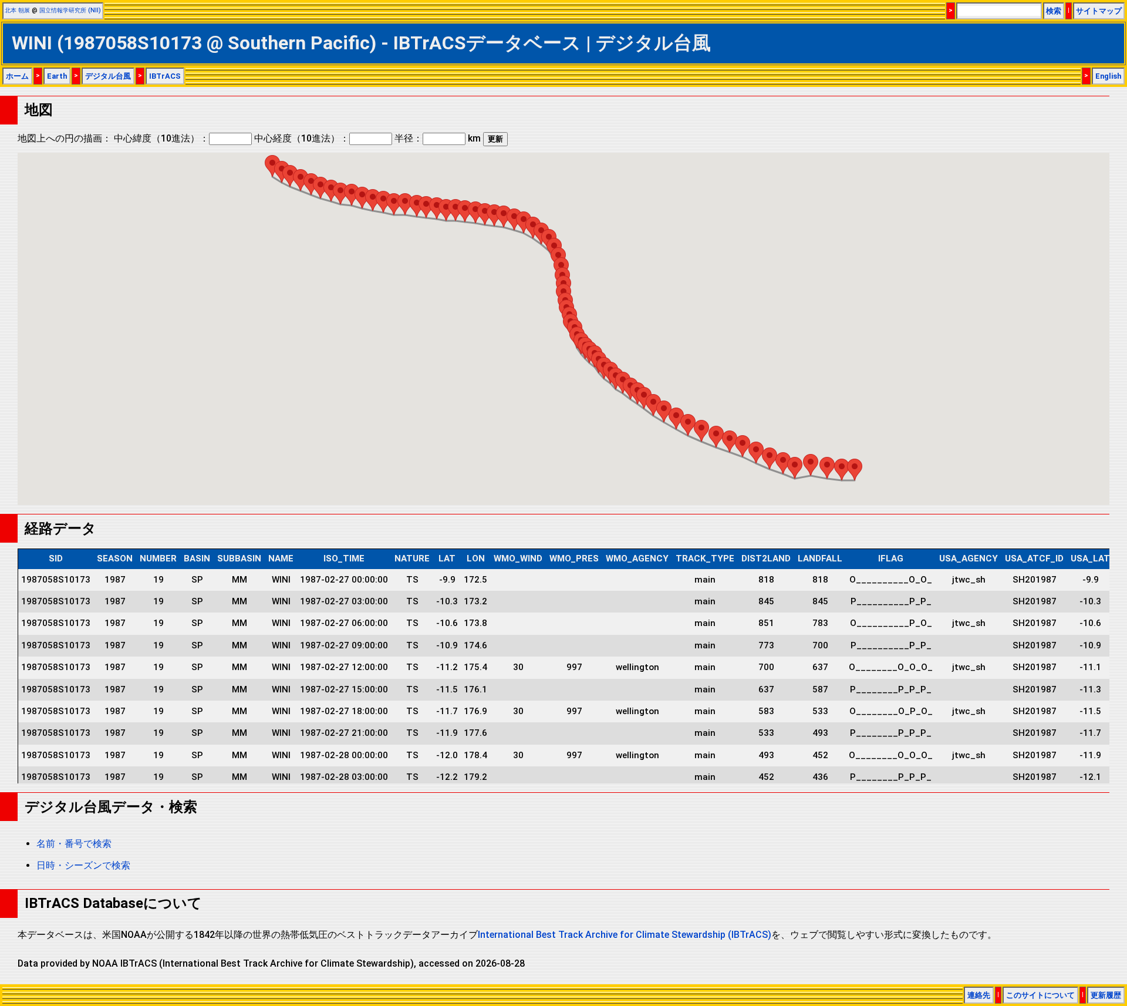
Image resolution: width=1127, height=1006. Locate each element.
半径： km (437, 138)
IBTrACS (165, 76)
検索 (1053, 10)
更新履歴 (1106, 995)
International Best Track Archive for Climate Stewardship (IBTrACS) (624, 934)
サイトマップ (1099, 10)
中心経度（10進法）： (301, 138)
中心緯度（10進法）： (161, 138)
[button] (272, 166)
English (1108, 76)
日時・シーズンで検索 (83, 865)
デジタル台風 (108, 76)
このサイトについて (1040, 995)
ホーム (17, 76)
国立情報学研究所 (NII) (70, 10)
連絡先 (978, 995)
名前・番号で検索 (74, 843)
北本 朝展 (17, 10)
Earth (57, 76)
